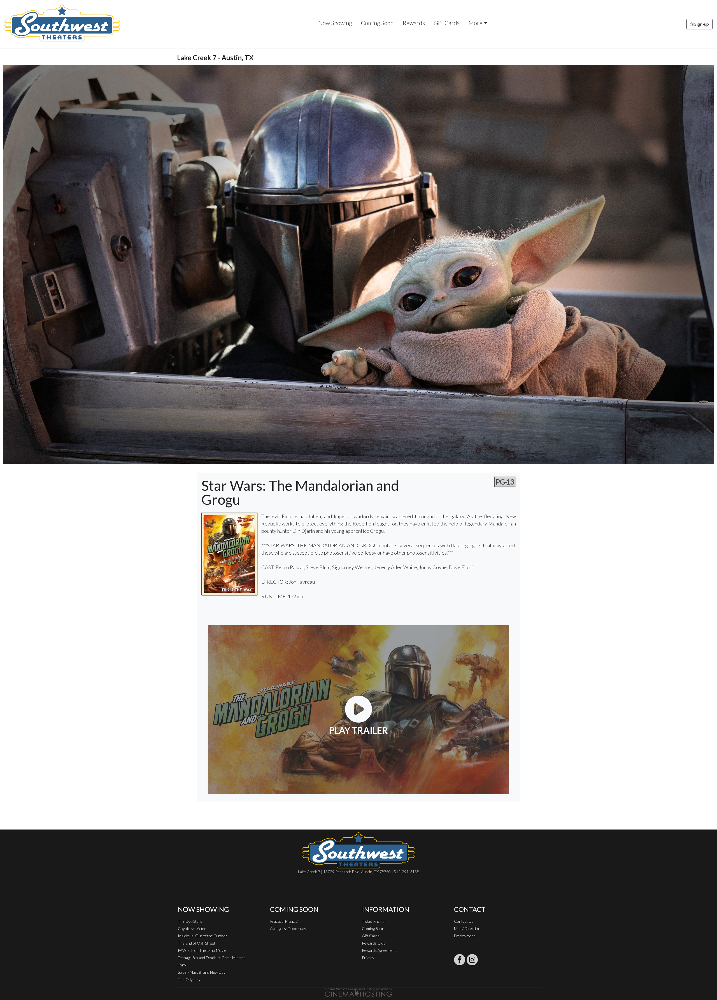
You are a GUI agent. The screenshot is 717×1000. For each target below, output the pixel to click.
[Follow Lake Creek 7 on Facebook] (459, 959)
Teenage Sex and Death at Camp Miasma (211, 957)
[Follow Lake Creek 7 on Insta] (472, 959)
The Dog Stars (190, 921)
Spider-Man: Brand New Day (201, 972)
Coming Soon (377, 22)
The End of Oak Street (196, 943)
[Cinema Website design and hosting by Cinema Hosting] (358, 991)
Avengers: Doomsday (288, 928)
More (476, 22)
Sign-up (701, 24)
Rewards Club (373, 943)
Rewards (413, 22)
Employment (464, 935)
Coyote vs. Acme (192, 928)
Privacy (368, 957)
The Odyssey (189, 979)
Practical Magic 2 (284, 921)
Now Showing (335, 22)
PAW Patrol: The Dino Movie (202, 950)
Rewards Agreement (379, 950)
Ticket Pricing (373, 921)
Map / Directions (468, 928)
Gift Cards (447, 22)
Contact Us (463, 921)
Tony (182, 964)
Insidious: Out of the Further (202, 935)
